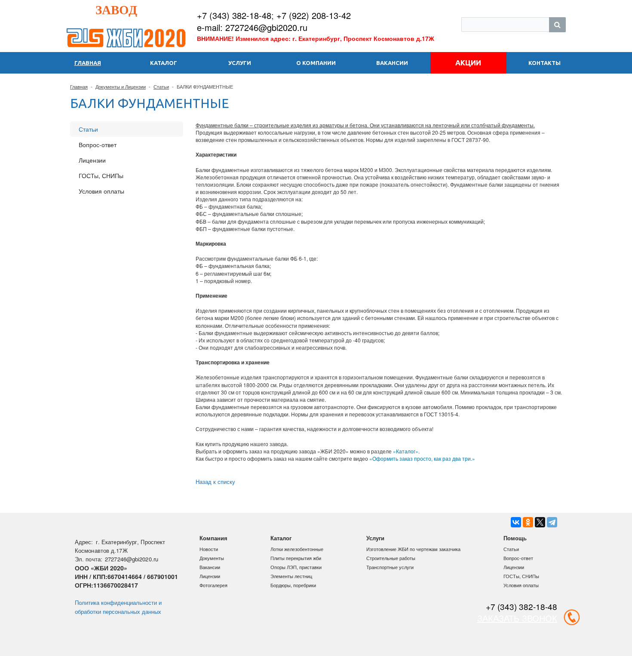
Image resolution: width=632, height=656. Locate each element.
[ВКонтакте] (516, 522)
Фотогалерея (213, 585)
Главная (79, 86)
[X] (540, 522)
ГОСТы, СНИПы (101, 175)
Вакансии (209, 567)
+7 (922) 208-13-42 (313, 15)
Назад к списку (215, 481)
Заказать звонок (403, 27)
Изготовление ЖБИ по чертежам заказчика (413, 548)
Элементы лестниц (291, 576)
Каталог (280, 538)
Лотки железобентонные (296, 548)
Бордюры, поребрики (293, 585)
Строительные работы (390, 557)
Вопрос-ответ (98, 144)
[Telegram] (552, 522)
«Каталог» (405, 451)
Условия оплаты (101, 191)
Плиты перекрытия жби (295, 557)
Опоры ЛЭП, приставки (296, 567)
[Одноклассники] (528, 522)
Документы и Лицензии (120, 86)
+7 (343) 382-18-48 (234, 15)
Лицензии (92, 160)
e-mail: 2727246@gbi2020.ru (252, 27)
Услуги (375, 538)
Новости (208, 548)
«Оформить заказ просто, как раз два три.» (422, 458)
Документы (211, 557)
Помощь (515, 538)
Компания (213, 538)
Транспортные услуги (390, 567)
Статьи (161, 86)
